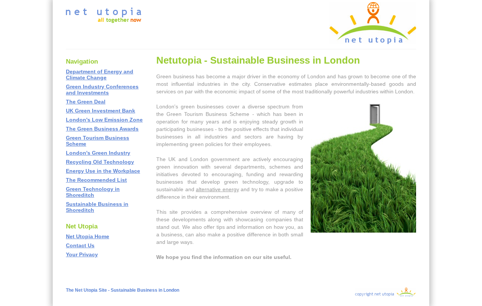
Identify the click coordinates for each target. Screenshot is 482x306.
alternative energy (217, 189)
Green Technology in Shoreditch (93, 192)
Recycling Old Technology (100, 162)
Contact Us (80, 245)
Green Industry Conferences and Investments (102, 90)
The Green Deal (85, 102)
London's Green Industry (98, 153)
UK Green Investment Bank (100, 111)
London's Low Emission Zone (104, 120)
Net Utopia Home (87, 236)
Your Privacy (82, 254)
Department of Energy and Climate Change (99, 75)
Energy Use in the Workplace (103, 171)
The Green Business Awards (102, 129)
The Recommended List (96, 180)
